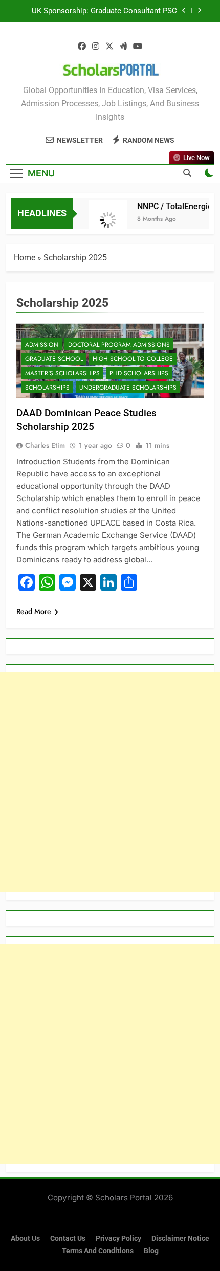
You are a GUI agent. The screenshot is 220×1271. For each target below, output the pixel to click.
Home (24, 257)
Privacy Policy (118, 1238)
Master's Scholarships (62, 373)
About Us (25, 1238)
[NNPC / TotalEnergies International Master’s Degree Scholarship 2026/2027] (104, 219)
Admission (41, 344)
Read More (33, 611)
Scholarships (47, 387)
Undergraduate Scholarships (128, 387)
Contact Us (67, 1238)
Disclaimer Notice (180, 1238)
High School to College (133, 359)
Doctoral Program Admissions (119, 344)
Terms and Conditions (98, 1250)
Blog (151, 1250)
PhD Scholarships (138, 373)
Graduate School (54, 359)
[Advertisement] (110, 782)
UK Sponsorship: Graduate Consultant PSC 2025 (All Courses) (104, 11)
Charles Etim (45, 445)
